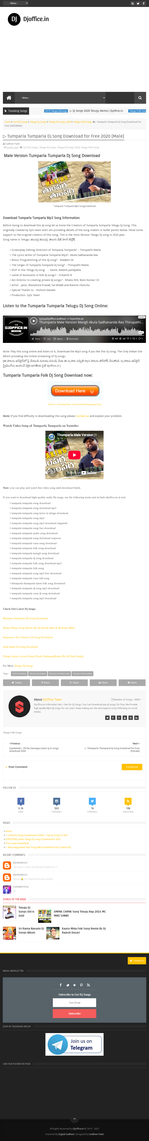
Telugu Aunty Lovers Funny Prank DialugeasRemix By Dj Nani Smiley (43, 656)
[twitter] (138, 3)
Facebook (61, 985)
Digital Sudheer (66, 1134)
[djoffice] (125, 718)
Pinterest (81, 985)
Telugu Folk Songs (122, 111)
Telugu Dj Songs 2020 (68, 147)
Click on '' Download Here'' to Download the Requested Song (74, 404)
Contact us (138, 960)
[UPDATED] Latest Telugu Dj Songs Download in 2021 (33, 839)
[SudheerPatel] (107, 718)
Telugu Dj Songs (47, 147)
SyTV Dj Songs (30, 147)
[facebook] (143, 3)
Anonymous (20, 862)
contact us (82, 416)
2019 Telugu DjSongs (40, 111)
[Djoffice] (113, 718)
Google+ (74, 985)
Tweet (18, 682)
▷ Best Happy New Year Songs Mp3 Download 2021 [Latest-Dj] (38, 847)
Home (9, 831)
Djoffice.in (78, 1128)
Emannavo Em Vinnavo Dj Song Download (28, 637)
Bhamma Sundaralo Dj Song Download (25, 618)
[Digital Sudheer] (136, 718)
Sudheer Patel (21, 886)
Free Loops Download (17, 843)
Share (47, 682)
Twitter (68, 985)
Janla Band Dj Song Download (21, 646)
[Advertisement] (74, 64)
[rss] (132, 3)
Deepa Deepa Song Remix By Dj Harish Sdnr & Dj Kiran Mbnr (39, 627)
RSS (88, 985)
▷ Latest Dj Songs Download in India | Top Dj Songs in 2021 (37, 835)
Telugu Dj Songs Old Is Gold (26, 911)
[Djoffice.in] (119, 718)
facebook (132, 767)
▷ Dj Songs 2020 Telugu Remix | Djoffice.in (79, 110)
